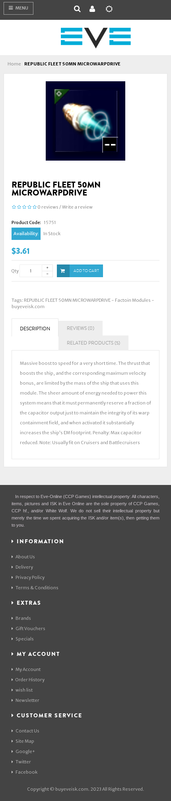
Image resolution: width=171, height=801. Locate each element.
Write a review (77, 207)
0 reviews (47, 207)
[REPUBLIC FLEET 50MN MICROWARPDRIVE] (85, 120)
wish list (24, 690)
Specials (25, 639)
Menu (21, 8)
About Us (25, 557)
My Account (28, 669)
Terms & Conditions (37, 587)
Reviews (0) (80, 328)
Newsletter (27, 700)
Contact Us (27, 731)
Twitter (23, 762)
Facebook (26, 772)
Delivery (24, 567)
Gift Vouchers (30, 628)
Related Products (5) (93, 343)
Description (35, 329)
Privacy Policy (30, 577)
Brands (23, 618)
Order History (30, 679)
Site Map (25, 741)
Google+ (25, 751)
